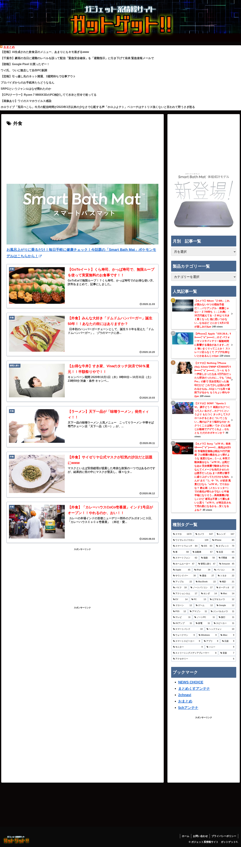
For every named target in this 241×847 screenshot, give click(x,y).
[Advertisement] (82, 154)
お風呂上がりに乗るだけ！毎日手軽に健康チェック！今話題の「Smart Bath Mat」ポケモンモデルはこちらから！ (81, 253)
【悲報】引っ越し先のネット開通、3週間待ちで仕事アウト (38, 76)
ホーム (185, 836)
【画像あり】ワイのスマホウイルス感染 (26, 100)
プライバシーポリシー (224, 836)
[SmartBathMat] (203, 227)
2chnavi (184, 695)
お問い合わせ (200, 836)
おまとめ (9, 46)
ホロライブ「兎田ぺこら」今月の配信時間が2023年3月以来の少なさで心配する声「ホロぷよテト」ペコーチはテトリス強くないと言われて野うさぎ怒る (98, 106)
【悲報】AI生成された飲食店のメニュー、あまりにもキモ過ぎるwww (45, 51)
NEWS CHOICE (190, 682)
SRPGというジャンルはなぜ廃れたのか (26, 88)
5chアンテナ (188, 708)
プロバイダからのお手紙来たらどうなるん (27, 82)
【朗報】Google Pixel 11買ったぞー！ (25, 64)
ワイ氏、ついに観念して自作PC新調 (24, 70)
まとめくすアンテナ (194, 688)
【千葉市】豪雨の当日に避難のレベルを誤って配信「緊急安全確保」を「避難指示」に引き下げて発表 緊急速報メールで (77, 58)
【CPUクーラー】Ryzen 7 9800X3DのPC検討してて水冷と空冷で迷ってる (49, 94)
